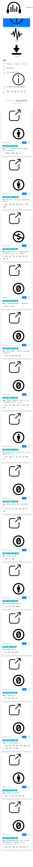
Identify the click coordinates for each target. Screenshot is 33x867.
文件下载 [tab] (16, 56)
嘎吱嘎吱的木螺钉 (7, 279)
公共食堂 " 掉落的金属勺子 (9, 718)
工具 (11, 91)
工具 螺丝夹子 (6, 816)
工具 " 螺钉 (5, 124)
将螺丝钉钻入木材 (7, 479)
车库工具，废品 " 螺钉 (8, 326)
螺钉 (15, 91)
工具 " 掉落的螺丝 (7, 428)
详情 (24, 142)
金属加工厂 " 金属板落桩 (8, 672)
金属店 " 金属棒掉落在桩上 (9, 627)
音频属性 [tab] (16, 41)
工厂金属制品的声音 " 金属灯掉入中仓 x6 (13, 579)
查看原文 (24, 64)
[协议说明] (18, 79)
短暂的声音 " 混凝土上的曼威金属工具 (12, 376)
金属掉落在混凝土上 (7, 531)
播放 (8, 91)
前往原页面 (17, 64)
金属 (21, 91)
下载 (28, 142)
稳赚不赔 (4, 768)
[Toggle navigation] (3, 15)
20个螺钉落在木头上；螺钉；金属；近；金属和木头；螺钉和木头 (13, 174)
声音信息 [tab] (16, 25)
